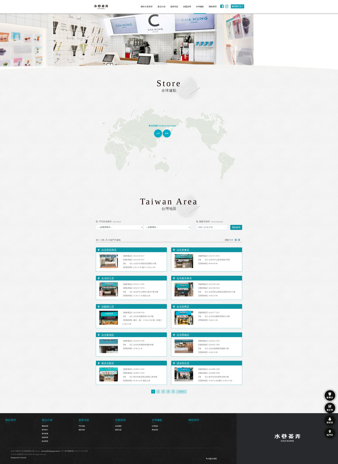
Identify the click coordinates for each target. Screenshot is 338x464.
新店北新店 (107, 363)
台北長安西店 (108, 250)
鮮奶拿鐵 (45, 433)
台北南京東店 (184, 278)
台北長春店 (182, 250)
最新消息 (174, 7)
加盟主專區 (212, 459)
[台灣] (158, 131)
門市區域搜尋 (110, 221)
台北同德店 (182, 335)
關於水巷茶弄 (147, 7)
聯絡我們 (213, 7)
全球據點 (200, 7)
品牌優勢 (118, 426)
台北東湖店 (107, 335)
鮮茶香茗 (45, 441)
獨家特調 (45, 426)
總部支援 (118, 430)
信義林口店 (107, 306)
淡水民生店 (182, 363)
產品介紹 (161, 7)
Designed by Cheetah (18, 458)
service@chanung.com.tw (50, 451)
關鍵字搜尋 (211, 221)
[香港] (166, 131)
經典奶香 (45, 437)
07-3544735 (69, 451)
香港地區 (155, 430)
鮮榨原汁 (45, 430)
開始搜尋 (236, 227)
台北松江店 (107, 278)
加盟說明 (187, 7)
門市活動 (82, 426)
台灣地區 (155, 426)
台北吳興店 (182, 306)
